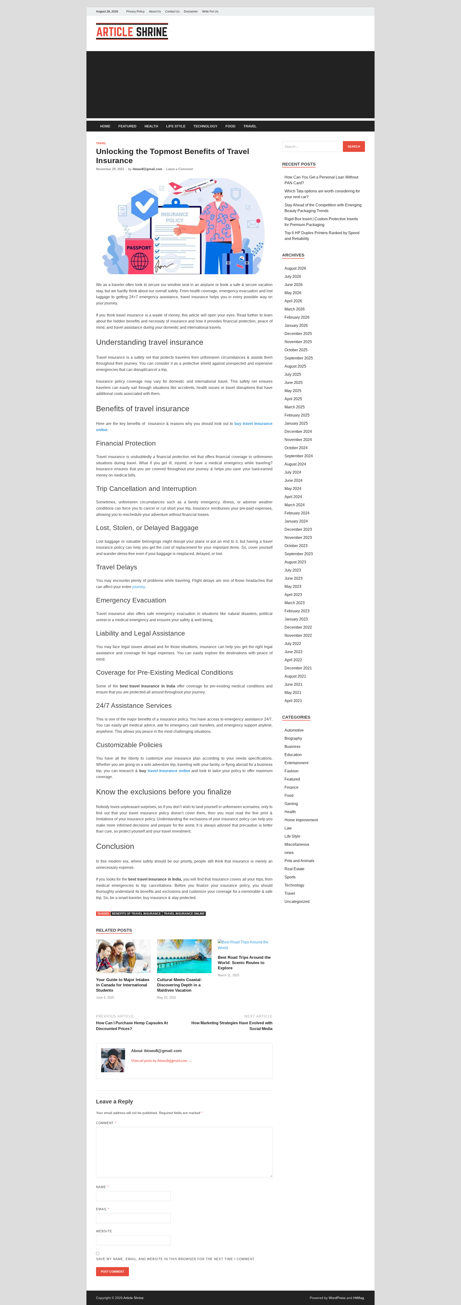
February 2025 (297, 415)
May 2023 (293, 586)
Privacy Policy (135, 11)
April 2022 (293, 660)
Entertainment (296, 763)
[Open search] (362, 126)
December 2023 (298, 529)
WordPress (337, 1298)
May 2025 (293, 391)
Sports (290, 877)
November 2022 (298, 635)
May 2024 (293, 489)
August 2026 (295, 268)
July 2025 (293, 374)
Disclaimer (191, 11)
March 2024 (295, 505)
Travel (250, 126)
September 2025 (299, 358)
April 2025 (293, 399)
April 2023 (293, 595)
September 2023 (299, 554)
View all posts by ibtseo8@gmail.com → (161, 1060)
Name (102, 1187)
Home (105, 126)
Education (293, 755)
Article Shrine (133, 1298)
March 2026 (295, 309)
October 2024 (296, 448)
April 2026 (293, 301)
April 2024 (293, 497)
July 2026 (293, 276)
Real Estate (294, 869)
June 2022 (294, 652)
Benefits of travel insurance (136, 913)
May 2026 (293, 293)
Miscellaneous (297, 844)
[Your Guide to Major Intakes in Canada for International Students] (123, 958)
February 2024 (297, 513)
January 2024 (296, 521)
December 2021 (298, 668)
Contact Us (172, 11)
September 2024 (299, 456)
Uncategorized (297, 902)
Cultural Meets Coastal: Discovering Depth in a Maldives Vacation (179, 985)
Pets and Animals (299, 861)
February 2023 (297, 611)
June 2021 (294, 684)
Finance (291, 787)
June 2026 (294, 285)
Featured (127, 126)
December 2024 (298, 431)
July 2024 (293, 472)
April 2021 (293, 701)
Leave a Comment (179, 169)
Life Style (175, 126)
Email (102, 1209)
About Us (155, 11)
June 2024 (294, 480)
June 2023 (294, 578)
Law (288, 828)
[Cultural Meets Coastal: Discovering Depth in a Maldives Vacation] (184, 958)
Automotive (294, 730)
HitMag (358, 1298)
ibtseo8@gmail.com (147, 169)
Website (104, 1231)
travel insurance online (184, 913)
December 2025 (298, 334)
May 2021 (293, 693)
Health (151, 126)
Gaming (291, 804)
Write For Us (210, 11)
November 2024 (298, 440)
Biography (293, 738)
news (289, 853)
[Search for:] (323, 146)
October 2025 (296, 350)
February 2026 (297, 317)
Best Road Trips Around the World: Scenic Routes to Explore (244, 962)
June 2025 (294, 383)
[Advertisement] (230, 84)
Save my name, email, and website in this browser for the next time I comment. (175, 1259)
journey (138, 587)
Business (292, 747)
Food (230, 126)
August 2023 (295, 562)
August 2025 (295, 366)
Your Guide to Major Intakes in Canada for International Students (122, 985)
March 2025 (295, 407)
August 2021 (295, 676)
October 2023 (296, 546)
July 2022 (293, 644)
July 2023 (293, 570)
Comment (106, 1123)
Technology (205, 126)
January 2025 (296, 423)
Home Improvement (301, 820)
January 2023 (296, 619)
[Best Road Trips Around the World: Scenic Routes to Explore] (245, 947)
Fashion (291, 771)
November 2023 (298, 538)
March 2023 (295, 603)
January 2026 (296, 325)
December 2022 (298, 627)
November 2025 (298, 342)
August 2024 (295, 464)
